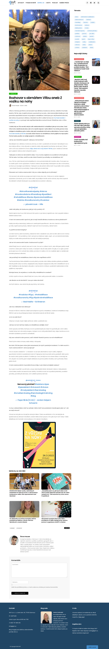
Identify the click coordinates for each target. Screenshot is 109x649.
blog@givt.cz (94, 631)
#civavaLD (35, 387)
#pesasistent (24, 387)
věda (84, 45)
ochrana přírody (92, 31)
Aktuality (21, 3)
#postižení (46, 194)
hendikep (13, 528)
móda (86, 28)
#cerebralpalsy (32, 191)
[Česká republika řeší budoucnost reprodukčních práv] (96, 140)
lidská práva (78, 28)
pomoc (84, 33)
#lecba (30, 197)
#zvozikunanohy (32, 200)
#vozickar (44, 200)
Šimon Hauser (15, 105)
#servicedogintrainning (41, 393)
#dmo (22, 191)
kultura (87, 25)
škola (91, 47)
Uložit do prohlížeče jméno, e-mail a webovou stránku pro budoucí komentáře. (34, 587)
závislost (84, 47)
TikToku (23, 134)
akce (76, 17)
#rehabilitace (20, 197)
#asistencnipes (42, 384)
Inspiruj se (41, 3)
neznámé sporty (79, 31)
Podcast (55, 3)
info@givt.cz (12, 626)
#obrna (43, 191)
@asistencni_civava (33, 380)
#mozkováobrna (23, 194)
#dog (33, 396)
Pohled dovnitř (31, 3)
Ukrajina (77, 42)
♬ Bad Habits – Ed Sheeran (33, 301)
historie (86, 22)
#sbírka (20, 200)
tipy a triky (91, 39)
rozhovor (19, 528)
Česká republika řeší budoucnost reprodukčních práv (81, 141)
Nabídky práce (64, 3)
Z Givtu (48, 3)
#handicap (36, 194)
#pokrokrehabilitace (43, 197)
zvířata (77, 47)
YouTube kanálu (14, 134)
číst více (81, 617)
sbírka (85, 36)
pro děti (92, 33)
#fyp (31, 297)
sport (83, 39)
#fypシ (31, 294)
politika (77, 33)
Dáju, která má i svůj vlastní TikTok (41, 148)
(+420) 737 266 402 (14, 623)
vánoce (77, 45)
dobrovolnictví (79, 19)
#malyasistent (27, 390)
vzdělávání (92, 42)
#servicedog (40, 390)
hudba (92, 22)
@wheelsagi (33, 187)
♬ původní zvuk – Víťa (33, 204)
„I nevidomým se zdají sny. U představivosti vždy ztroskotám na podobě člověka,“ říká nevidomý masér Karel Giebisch (81, 66)
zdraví (90, 45)
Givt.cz (16, 632)
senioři (91, 36)
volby (84, 42)
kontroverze (78, 25)
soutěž (77, 39)
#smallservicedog (22, 393)
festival (88, 19)
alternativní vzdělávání (87, 17)
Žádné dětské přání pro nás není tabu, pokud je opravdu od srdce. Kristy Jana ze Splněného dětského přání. (82, 127)
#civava (44, 387)
